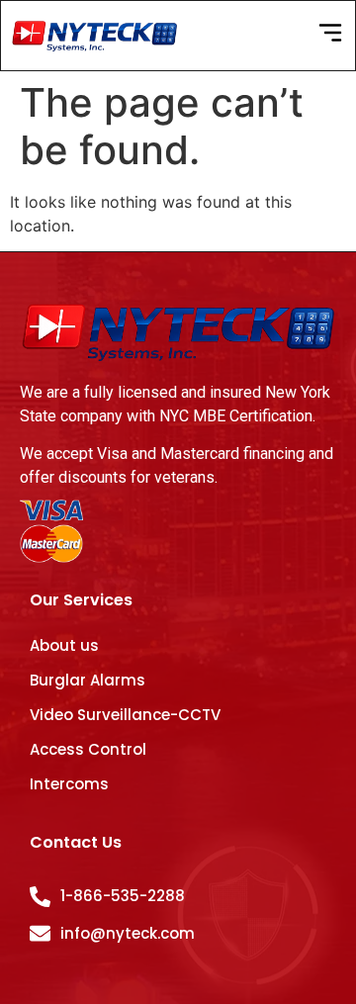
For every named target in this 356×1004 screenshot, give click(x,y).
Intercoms (69, 784)
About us (64, 645)
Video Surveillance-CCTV (125, 714)
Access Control (88, 749)
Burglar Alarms (87, 680)
